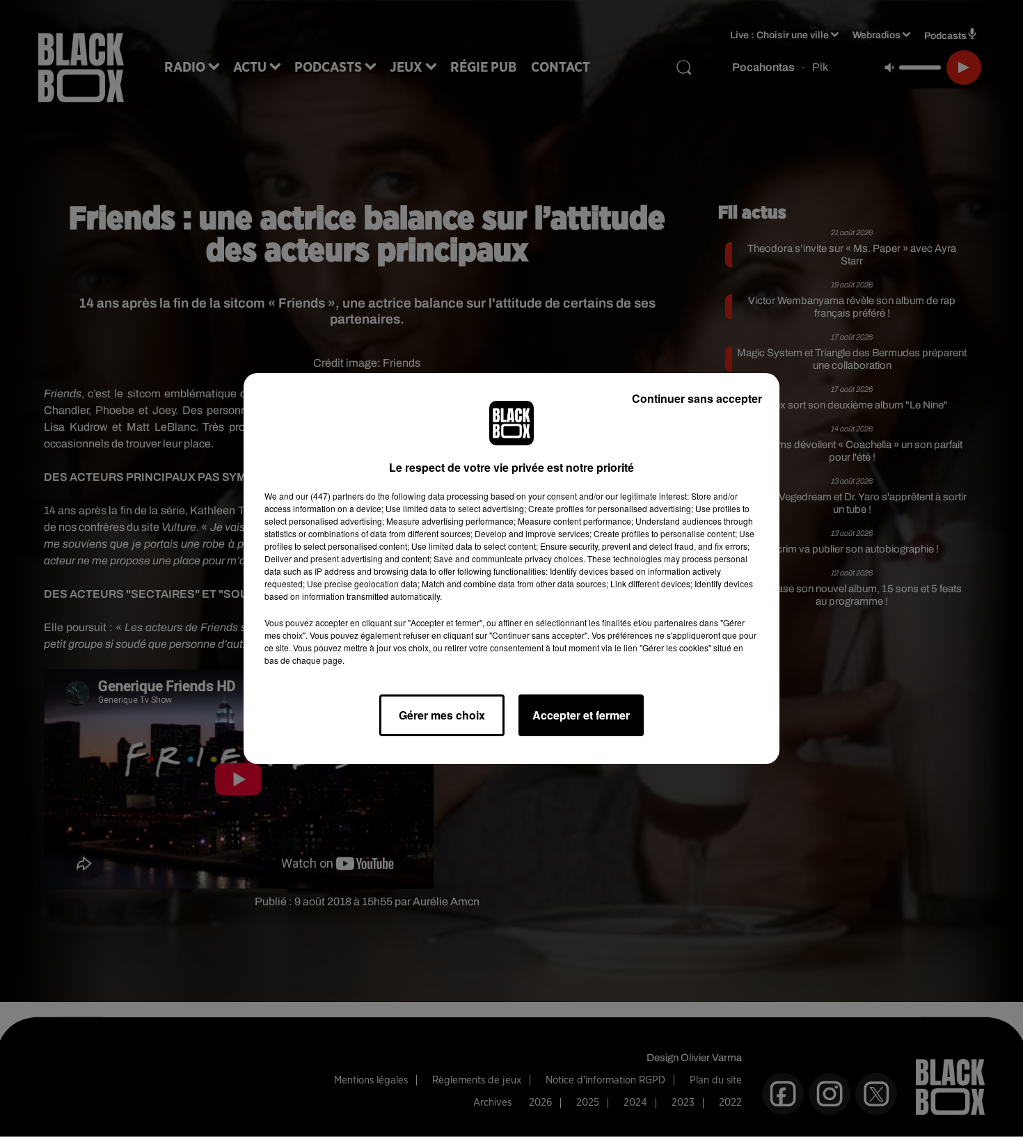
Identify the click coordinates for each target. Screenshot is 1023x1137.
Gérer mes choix (442, 715)
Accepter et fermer (581, 715)
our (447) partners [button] (330, 496)
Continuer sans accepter (697, 398)
